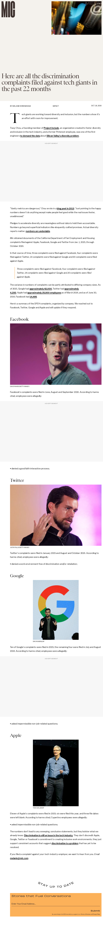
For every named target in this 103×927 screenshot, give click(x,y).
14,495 (33, 297)
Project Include (51, 128)
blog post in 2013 (65, 208)
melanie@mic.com (19, 858)
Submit (95, 910)
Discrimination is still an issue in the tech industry (48, 835)
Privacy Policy (96, 914)
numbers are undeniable (38, 231)
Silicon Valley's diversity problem (62, 136)
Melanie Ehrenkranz (21, 106)
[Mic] (8, 9)
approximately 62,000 (41, 289)
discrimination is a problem (65, 843)
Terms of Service (85, 914)
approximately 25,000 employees (44, 293)
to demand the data (30, 136)
